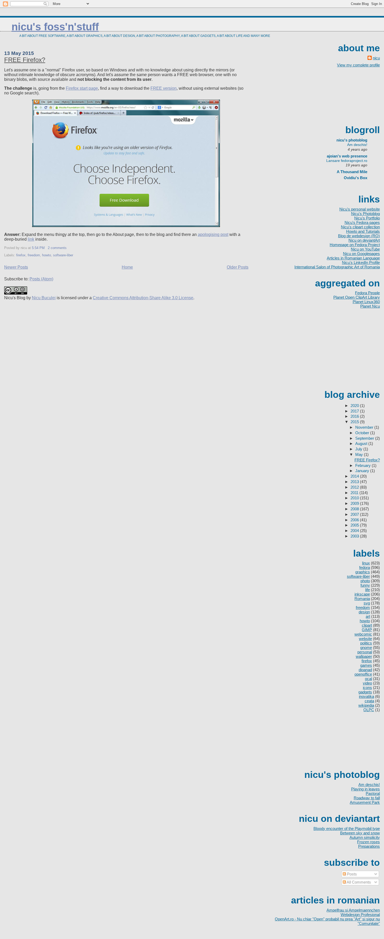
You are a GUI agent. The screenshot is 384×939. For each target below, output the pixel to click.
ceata (369, 701)
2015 (355, 422)
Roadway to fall (367, 798)
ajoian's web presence (347, 156)
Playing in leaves (365, 789)
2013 (355, 481)
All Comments (358, 882)
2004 (355, 530)
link (31, 239)
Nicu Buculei (44, 298)
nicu (376, 58)
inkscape (362, 594)
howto (46, 255)
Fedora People (367, 293)
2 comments (57, 248)
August (361, 443)
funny (365, 585)
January (362, 470)
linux (366, 563)
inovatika (366, 696)
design (364, 612)
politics (366, 643)
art (368, 616)
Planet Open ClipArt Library (356, 297)
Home (127, 267)
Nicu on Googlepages (361, 253)
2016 (355, 416)
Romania (362, 598)
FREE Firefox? (24, 59)
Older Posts (237, 267)
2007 (355, 514)
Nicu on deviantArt (364, 240)
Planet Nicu (370, 306)
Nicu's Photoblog (365, 213)
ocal (368, 678)
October (362, 433)
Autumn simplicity (365, 837)
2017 (355, 411)
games (366, 665)
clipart (367, 625)
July (359, 449)
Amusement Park (365, 802)
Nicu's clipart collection (360, 227)
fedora (364, 567)
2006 (355, 520)
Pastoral (373, 793)
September (365, 438)
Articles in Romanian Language (353, 258)
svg (367, 603)
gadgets (365, 692)
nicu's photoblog (349, 140)
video (367, 683)
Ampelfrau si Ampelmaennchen (353, 910)
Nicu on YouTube (365, 249)
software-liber (63, 255)
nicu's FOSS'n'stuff (55, 26)
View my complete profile (358, 65)
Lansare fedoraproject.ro (346, 161)
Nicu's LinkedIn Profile (361, 262)
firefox (21, 255)
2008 (355, 509)
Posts (351, 874)
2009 (355, 503)
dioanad (365, 670)
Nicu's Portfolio (367, 218)
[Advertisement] (356, 95)
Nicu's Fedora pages (362, 222)
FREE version (163, 88)
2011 (355, 492)
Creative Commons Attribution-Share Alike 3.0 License (143, 298)
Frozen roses (368, 842)
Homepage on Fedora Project (355, 244)
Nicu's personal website (359, 209)
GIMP (367, 629)
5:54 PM (38, 248)
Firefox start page (82, 88)
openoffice (363, 674)
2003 (355, 536)
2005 (355, 525)
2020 (355, 405)
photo (365, 581)
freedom (34, 255)
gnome (366, 647)
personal (364, 652)
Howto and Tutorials (363, 231)
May (359, 454)
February (363, 465)
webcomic (363, 634)
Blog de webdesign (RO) (359, 236)
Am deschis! (357, 145)
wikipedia (366, 705)
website (365, 638)
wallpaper (364, 656)
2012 (355, 487)
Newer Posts (16, 267)
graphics (362, 572)
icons (367, 687)
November (364, 427)
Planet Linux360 (366, 301)
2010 (355, 498)
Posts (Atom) (41, 279)
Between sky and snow (360, 833)
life (367, 589)
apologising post (213, 234)
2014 (355, 476)
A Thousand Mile (352, 171)
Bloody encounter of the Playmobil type (346, 828)
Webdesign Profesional (360, 914)
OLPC (368, 710)
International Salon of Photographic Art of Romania (337, 267)
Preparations (369, 846)
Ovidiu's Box (355, 178)
